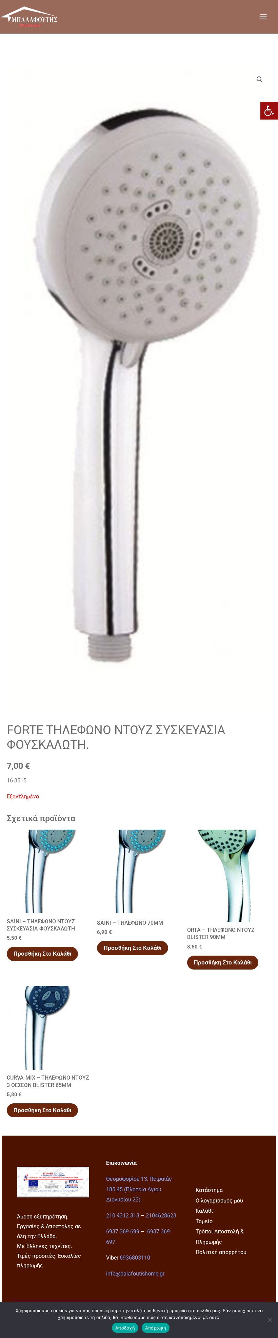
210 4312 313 (122, 1215)
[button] (269, 111)
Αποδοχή (125, 1328)
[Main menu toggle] (263, 16)
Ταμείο (204, 1221)
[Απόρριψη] (269, 1320)
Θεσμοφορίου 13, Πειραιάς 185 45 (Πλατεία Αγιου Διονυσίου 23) (139, 1189)
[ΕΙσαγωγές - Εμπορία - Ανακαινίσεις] (29, 16)
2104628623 (161, 1215)
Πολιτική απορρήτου (221, 1252)
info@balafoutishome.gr (135, 1273)
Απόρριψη (155, 1328)
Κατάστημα (209, 1190)
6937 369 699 (122, 1231)
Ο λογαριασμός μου (219, 1200)
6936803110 (135, 1257)
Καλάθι (204, 1211)
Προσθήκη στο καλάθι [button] (42, 954)
